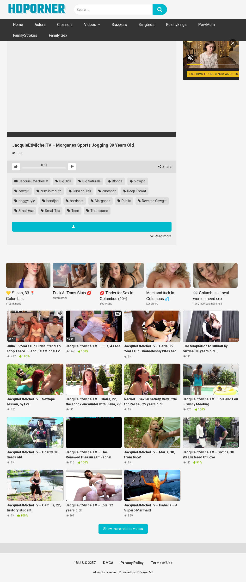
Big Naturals (91, 181)
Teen (75, 211)
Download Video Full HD (93, 226)
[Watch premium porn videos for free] (37, 10)
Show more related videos (123, 529)
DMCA (108, 563)
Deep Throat (136, 191)
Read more (163, 236)
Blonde (117, 181)
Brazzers (119, 24)
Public (126, 201)
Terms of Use (161, 563)
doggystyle (26, 201)
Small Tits (52, 211)
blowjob (139, 181)
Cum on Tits (81, 191)
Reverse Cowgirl (153, 201)
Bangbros (146, 24)
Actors (40, 24)
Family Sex (58, 35)
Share (167, 166)
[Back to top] (229, 567)
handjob (52, 201)
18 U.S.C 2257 (85, 563)
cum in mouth (51, 191)
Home (18, 24)
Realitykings (176, 24)
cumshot (109, 191)
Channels (65, 24)
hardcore (76, 201)
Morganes (102, 201)
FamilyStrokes (25, 35)
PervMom (206, 24)
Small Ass (26, 211)
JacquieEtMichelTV (33, 181)
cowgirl (23, 191)
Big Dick (65, 181)
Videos (90, 24)
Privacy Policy (132, 563)
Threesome (99, 211)
